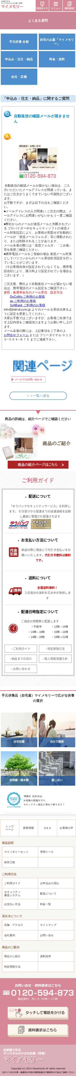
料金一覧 (45, 904)
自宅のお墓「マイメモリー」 (57, 41)
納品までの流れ (22, 658)
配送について (48, 893)
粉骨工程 (9, 862)
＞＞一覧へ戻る (37, 395)
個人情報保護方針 (56, 658)
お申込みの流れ (49, 883)
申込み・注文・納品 (19, 59)
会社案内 (9, 935)
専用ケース (47, 851)
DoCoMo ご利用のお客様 (27, 296)
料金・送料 (57, 59)
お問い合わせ (21, 669)
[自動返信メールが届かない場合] (38, 163)
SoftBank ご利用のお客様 (27, 305)
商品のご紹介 (12, 956)
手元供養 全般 (19, 41)
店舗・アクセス (13, 924)
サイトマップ (48, 924)
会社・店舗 (19, 76)
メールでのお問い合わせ (28, 379)
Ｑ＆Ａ (47, 827)
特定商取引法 (56, 648)
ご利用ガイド (21, 648)
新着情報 (28, 827)
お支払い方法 (12, 904)
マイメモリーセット (16, 851)
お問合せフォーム (16, 335)
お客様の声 (66, 827)
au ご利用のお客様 (23, 301)
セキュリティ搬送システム (12, 893)
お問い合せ (47, 935)
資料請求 (45, 956)
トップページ (9, 828)
